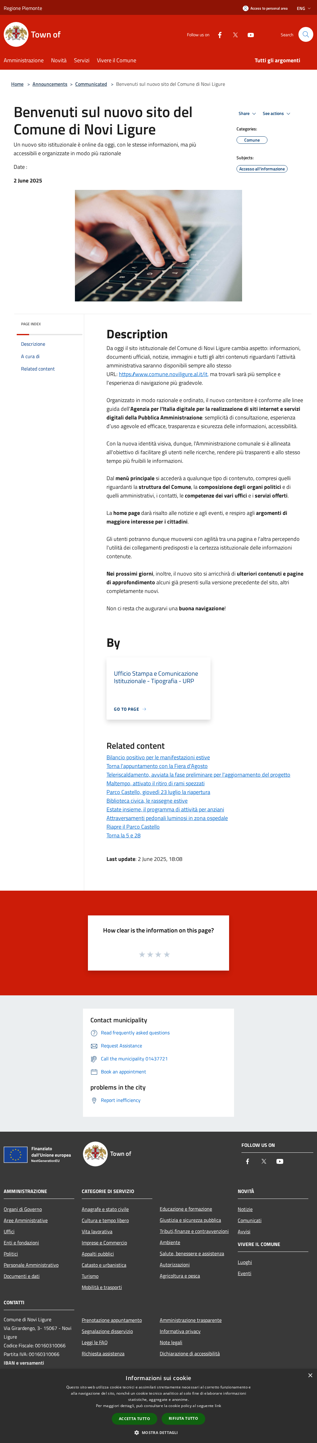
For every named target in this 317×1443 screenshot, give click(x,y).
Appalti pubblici (98, 1253)
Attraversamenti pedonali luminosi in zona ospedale (167, 818)
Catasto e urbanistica (104, 1265)
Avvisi (244, 1231)
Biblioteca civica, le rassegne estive (147, 800)
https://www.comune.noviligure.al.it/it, (164, 374)
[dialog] (158, 1406)
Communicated (91, 84)
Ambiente (170, 1242)
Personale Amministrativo (31, 1265)
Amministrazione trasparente (191, 1320)
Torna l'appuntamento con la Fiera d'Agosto (157, 766)
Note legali (171, 1342)
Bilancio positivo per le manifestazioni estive (158, 757)
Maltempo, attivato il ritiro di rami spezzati (155, 783)
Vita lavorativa (97, 1231)
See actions (274, 113)
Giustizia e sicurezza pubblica (190, 1220)
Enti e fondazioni (21, 1242)
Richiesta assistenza (103, 1353)
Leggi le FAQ (95, 1342)
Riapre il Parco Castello (133, 826)
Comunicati (250, 1220)
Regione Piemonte (23, 8)
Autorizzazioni (175, 1264)
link (218, 1405)
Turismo (90, 1276)
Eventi (244, 1273)
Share (244, 113)
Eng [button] (301, 8)
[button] (158, 1432)
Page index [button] (31, 324)
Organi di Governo (23, 1209)
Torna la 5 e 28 (123, 835)
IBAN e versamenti (24, 1362)
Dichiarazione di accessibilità (190, 1353)
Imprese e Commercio (104, 1242)
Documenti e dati (22, 1276)
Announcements (50, 84)
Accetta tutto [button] (134, 1418)
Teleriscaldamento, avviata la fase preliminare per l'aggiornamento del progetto (198, 774)
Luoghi (245, 1262)
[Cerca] (305, 34)
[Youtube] (248, 34)
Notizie (245, 1209)
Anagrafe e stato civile (105, 1209)
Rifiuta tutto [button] (183, 1418)
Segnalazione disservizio (107, 1331)
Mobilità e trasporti (102, 1287)
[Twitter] (233, 34)
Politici (11, 1253)
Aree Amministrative (26, 1220)
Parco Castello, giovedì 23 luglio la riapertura (158, 792)
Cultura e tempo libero (105, 1220)
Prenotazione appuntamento (112, 1320)
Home (17, 84)
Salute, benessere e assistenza (192, 1253)
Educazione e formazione (186, 1209)
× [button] (310, 1375)
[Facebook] (217, 34)
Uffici (9, 1231)
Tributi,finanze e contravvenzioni (194, 1231)
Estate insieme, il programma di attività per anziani (165, 809)
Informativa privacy (180, 1331)
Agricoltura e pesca (180, 1275)
